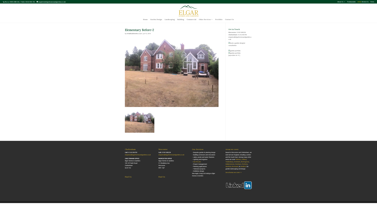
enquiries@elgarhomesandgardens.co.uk (138, 155)
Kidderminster (230, 164)
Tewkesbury (229, 162)
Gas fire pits (197, 162)
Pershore (245, 164)
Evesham (238, 164)
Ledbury (244, 159)
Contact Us (229, 19)
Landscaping (170, 19)
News (372, 2)
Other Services (205, 19)
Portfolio (218, 19)
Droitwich (237, 162)
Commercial (191, 19)
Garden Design (156, 19)
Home (145, 19)
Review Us (365, 2)
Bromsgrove (245, 162)
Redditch (243, 166)
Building (180, 19)
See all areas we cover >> (234, 172)
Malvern (238, 159)
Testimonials (351, 2)
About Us (340, 2)
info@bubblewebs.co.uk (134, 33)
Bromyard (235, 166)
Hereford (228, 166)
